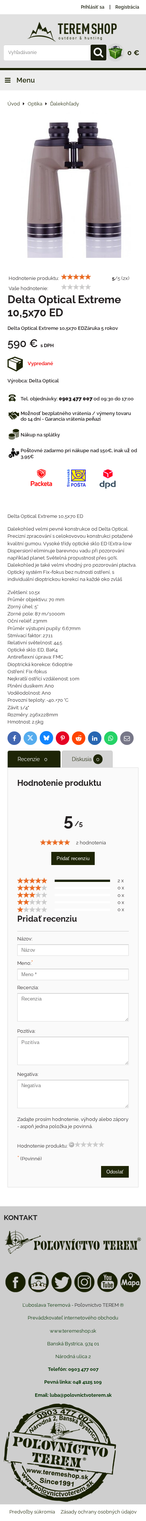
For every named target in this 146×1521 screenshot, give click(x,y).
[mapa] (130, 1291)
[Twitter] (61, 1291)
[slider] (76, 277)
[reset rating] (71, 1145)
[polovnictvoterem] (73, 1253)
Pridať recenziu (73, 858)
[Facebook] (15, 1291)
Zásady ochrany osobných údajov (99, 1512)
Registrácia (127, 7)
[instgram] (84, 1291)
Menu (25, 80)
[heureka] (38, 1291)
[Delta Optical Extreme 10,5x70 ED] (73, 184)
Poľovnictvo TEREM (96, 1305)
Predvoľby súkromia (32, 1512)
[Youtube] (107, 1291)
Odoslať (115, 1172)
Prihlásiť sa (92, 7)
